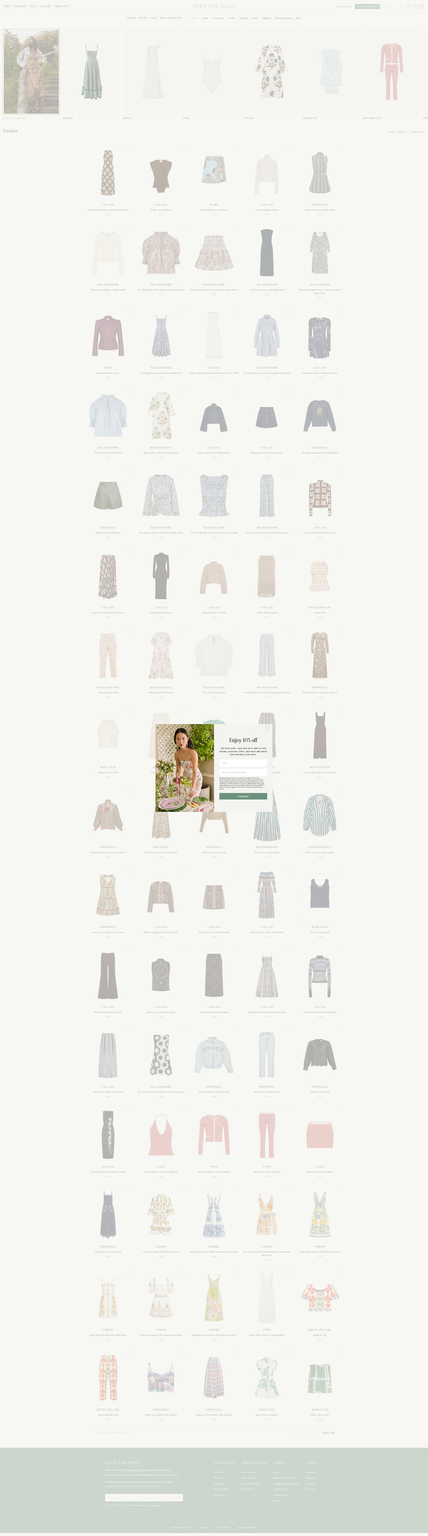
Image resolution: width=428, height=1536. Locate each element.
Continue (243, 796)
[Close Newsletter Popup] (267, 729)
